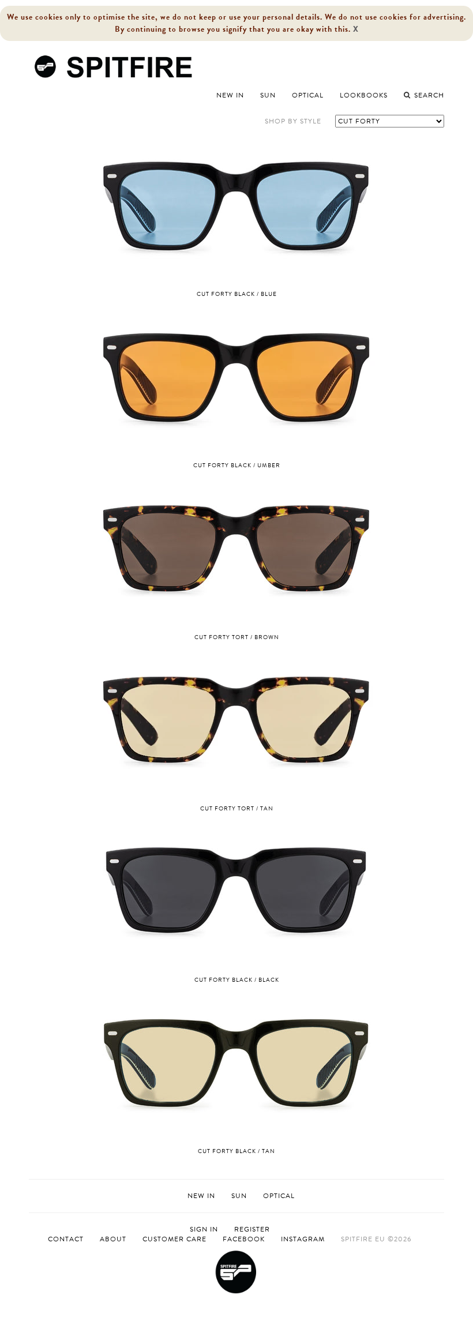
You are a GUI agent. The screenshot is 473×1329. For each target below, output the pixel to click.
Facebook (244, 1239)
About (113, 1239)
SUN (239, 1196)
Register (252, 1229)
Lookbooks (364, 95)
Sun (268, 95)
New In (230, 95)
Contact (66, 1239)
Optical (308, 95)
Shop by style (293, 121)
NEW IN (201, 1196)
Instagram (303, 1239)
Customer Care (174, 1239)
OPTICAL (279, 1196)
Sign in (204, 1229)
